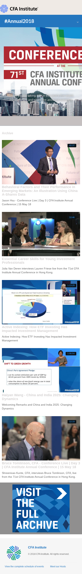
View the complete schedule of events (24, 566)
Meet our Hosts (58, 566)
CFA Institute (37, 547)
